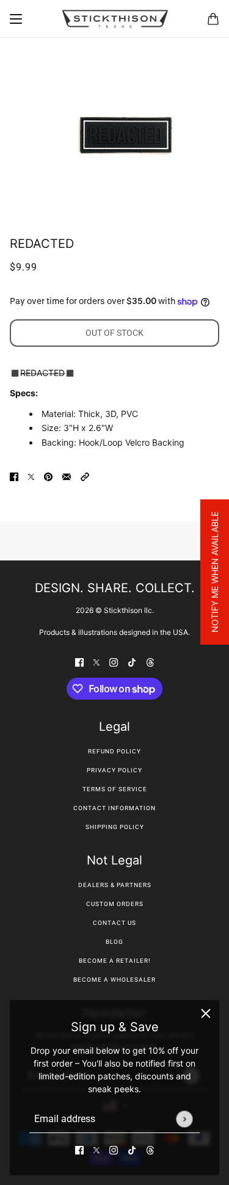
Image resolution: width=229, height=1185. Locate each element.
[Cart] (213, 19)
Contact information (114, 808)
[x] (96, 1149)
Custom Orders (115, 904)
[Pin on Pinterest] (48, 476)
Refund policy (114, 751)
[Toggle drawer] (16, 19)
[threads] (150, 1149)
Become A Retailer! (115, 960)
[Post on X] (31, 476)
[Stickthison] (115, 19)
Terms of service (114, 789)
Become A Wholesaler (114, 979)
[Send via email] (66, 476)
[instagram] (113, 1149)
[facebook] (79, 1149)
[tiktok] (132, 1149)
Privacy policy (114, 770)
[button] (85, 476)
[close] (206, 1013)
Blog (114, 941)
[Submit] (184, 1119)
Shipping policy (114, 827)
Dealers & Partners (114, 885)
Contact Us (114, 922)
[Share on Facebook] (14, 476)
